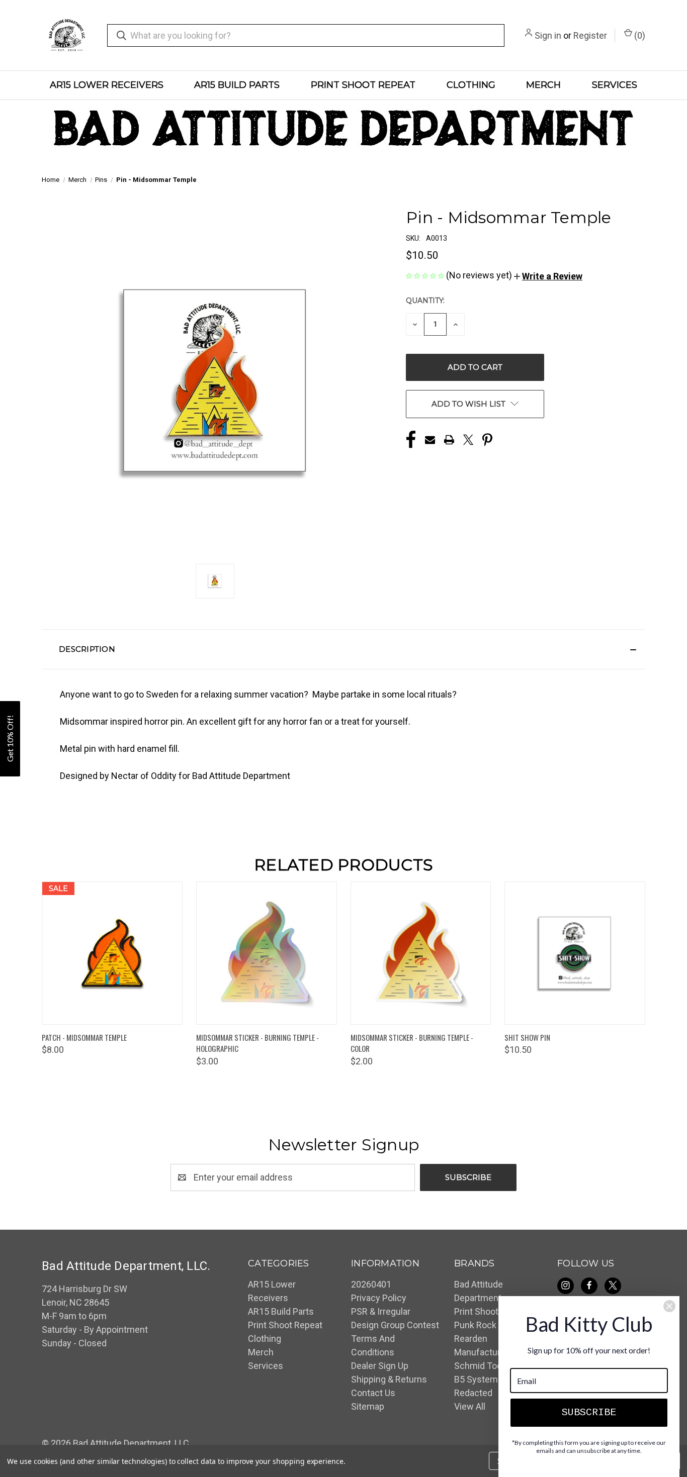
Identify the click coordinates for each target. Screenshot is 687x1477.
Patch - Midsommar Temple (84, 1037)
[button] (548, 276)
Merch (543, 84)
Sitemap (367, 1406)
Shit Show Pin (527, 1037)
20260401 (371, 1284)
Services (614, 84)
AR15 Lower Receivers (106, 84)
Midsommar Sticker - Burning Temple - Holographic (257, 1043)
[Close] (669, 1306)
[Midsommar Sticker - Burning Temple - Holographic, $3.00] (266, 953)
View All (469, 1406)
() (638, 35)
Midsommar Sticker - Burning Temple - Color (412, 1043)
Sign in (548, 35)
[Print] (449, 440)
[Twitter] (468, 440)
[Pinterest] (487, 440)
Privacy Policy (378, 1298)
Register (590, 35)
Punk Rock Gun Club (494, 1325)
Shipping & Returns (389, 1379)
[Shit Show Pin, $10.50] (574, 953)
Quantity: (425, 300)
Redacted (473, 1393)
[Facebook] (411, 440)
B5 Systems (478, 1379)
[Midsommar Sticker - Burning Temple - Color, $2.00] (421, 953)
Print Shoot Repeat (363, 84)
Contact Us (373, 1393)
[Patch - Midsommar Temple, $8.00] (112, 953)
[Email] (430, 440)
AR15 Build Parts (237, 84)
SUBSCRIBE (589, 1412)
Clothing (471, 84)
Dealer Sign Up (379, 1365)
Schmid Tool (479, 1365)
